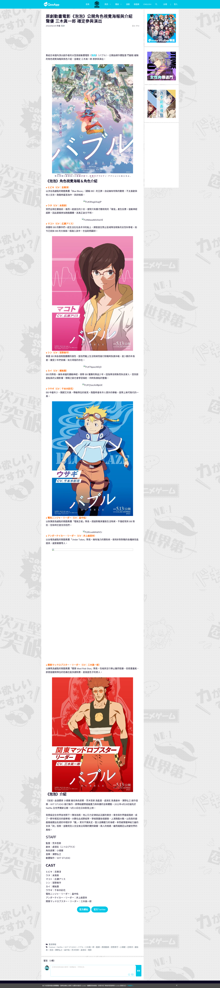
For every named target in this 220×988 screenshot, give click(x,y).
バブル (80, 947)
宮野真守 (114, 947)
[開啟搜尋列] (156, 4)
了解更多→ (130, 986)
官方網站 (83, 909)
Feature (52, 947)
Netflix (60, 947)
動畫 (98, 947)
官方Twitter (100, 909)
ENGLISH (147, 4)
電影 (90, 950)
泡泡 (94, 55)
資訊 (106, 4)
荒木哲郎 (75, 950)
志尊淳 (130, 947)
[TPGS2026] (96, 4)
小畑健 (122, 947)
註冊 (165, 4)
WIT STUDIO (70, 947)
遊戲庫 (136, 4)
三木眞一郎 (89, 947)
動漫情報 (52, 944)
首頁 (87, 4)
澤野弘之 (58, 950)
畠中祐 (67, 950)
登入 (176, 4)
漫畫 (128, 4)
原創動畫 (105, 947)
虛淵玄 (83, 950)
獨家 (117, 4)
